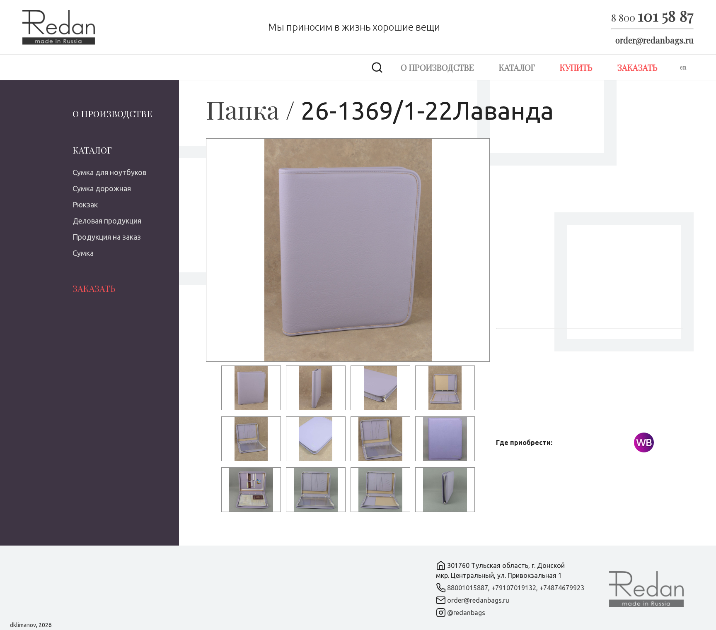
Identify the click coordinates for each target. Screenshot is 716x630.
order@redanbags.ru (654, 40)
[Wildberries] (644, 442)
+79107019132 (513, 588)
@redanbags (466, 612)
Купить (576, 67)
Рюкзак (85, 204)
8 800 (652, 17)
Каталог (517, 67)
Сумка (83, 253)
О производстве (437, 67)
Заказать (637, 67)
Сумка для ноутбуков (109, 172)
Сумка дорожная (102, 188)
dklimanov (23, 625)
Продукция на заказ (107, 237)
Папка (242, 109)
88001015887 (467, 588)
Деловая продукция (107, 220)
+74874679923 (561, 588)
